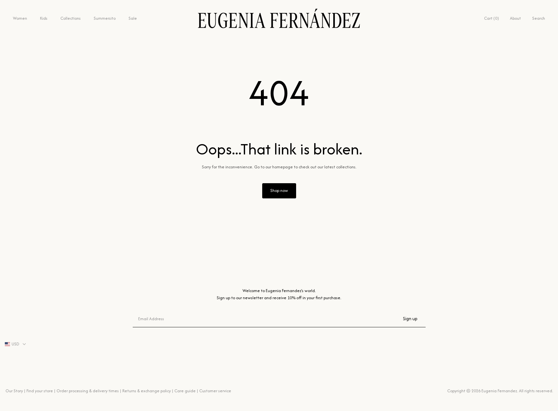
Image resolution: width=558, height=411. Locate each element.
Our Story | (15, 391)
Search (538, 18)
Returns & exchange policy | (147, 391)
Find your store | (41, 391)
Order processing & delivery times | (89, 391)
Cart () (491, 18)
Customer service (215, 391)
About (515, 18)
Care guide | (186, 391)
